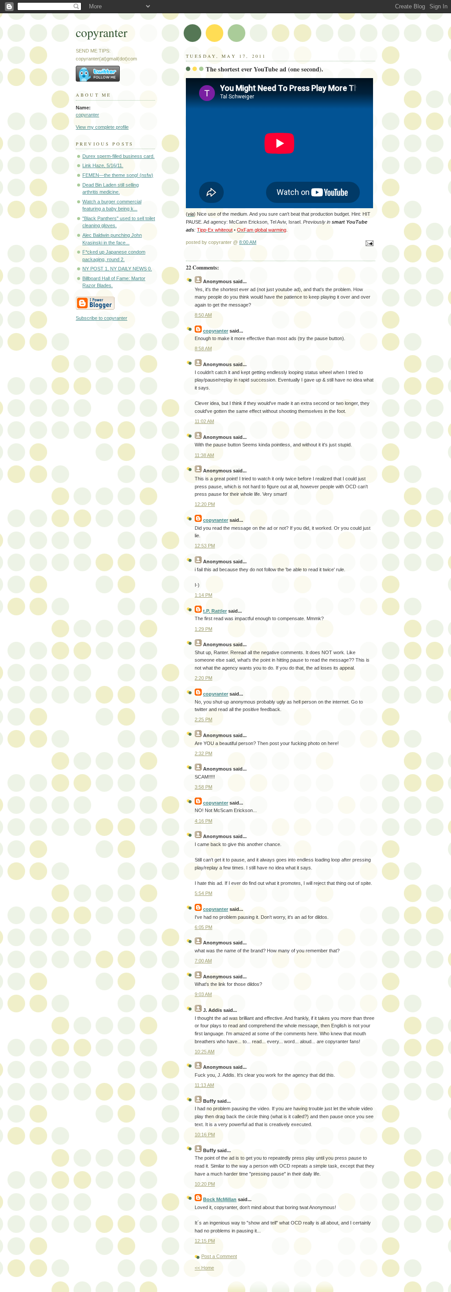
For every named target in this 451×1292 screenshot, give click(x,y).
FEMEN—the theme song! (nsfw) (117, 175)
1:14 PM (203, 595)
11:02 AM (204, 421)
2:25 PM (203, 719)
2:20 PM (203, 678)
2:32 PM (203, 753)
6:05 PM (203, 927)
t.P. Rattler (215, 611)
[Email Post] (368, 244)
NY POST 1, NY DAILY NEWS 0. (117, 268)
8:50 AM (203, 315)
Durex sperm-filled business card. (118, 156)
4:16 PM (203, 821)
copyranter (101, 32)
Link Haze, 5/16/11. (102, 165)
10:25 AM (204, 1051)
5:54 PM (203, 893)
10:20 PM (205, 1184)
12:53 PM (205, 545)
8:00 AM (247, 242)
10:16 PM (205, 1134)
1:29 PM (203, 629)
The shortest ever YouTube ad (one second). (264, 69)
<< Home (204, 1267)
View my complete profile (102, 127)
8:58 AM (203, 348)
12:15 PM (205, 1240)
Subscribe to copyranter (101, 318)
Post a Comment (219, 1256)
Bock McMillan (220, 1199)
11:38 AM (204, 455)
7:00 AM (203, 960)
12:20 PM (205, 504)
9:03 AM (203, 994)
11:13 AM (204, 1085)
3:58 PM (203, 787)
